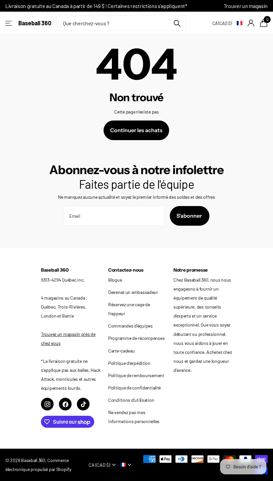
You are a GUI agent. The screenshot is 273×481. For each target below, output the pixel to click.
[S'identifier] (251, 23)
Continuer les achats (136, 130)
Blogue (115, 280)
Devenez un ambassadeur (133, 292)
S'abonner (189, 215)
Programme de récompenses (136, 338)
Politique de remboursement (136, 375)
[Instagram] (47, 404)
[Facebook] (65, 404)
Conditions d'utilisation (131, 400)
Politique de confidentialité (134, 387)
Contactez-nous (125, 270)
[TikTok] (83, 404)
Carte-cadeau (121, 351)
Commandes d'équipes (130, 326)
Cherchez (177, 23)
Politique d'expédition (129, 363)
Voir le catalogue (9, 23)
